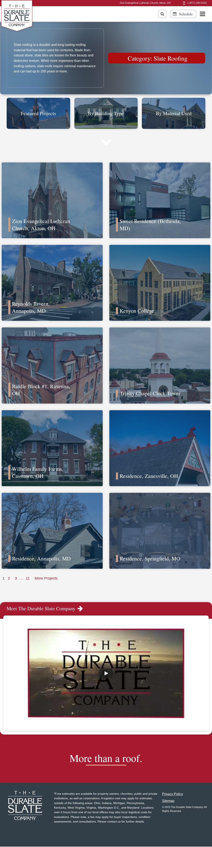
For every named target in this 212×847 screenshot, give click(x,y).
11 (28, 578)
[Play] (106, 673)
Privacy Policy (172, 794)
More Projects (46, 578)
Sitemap (168, 801)
